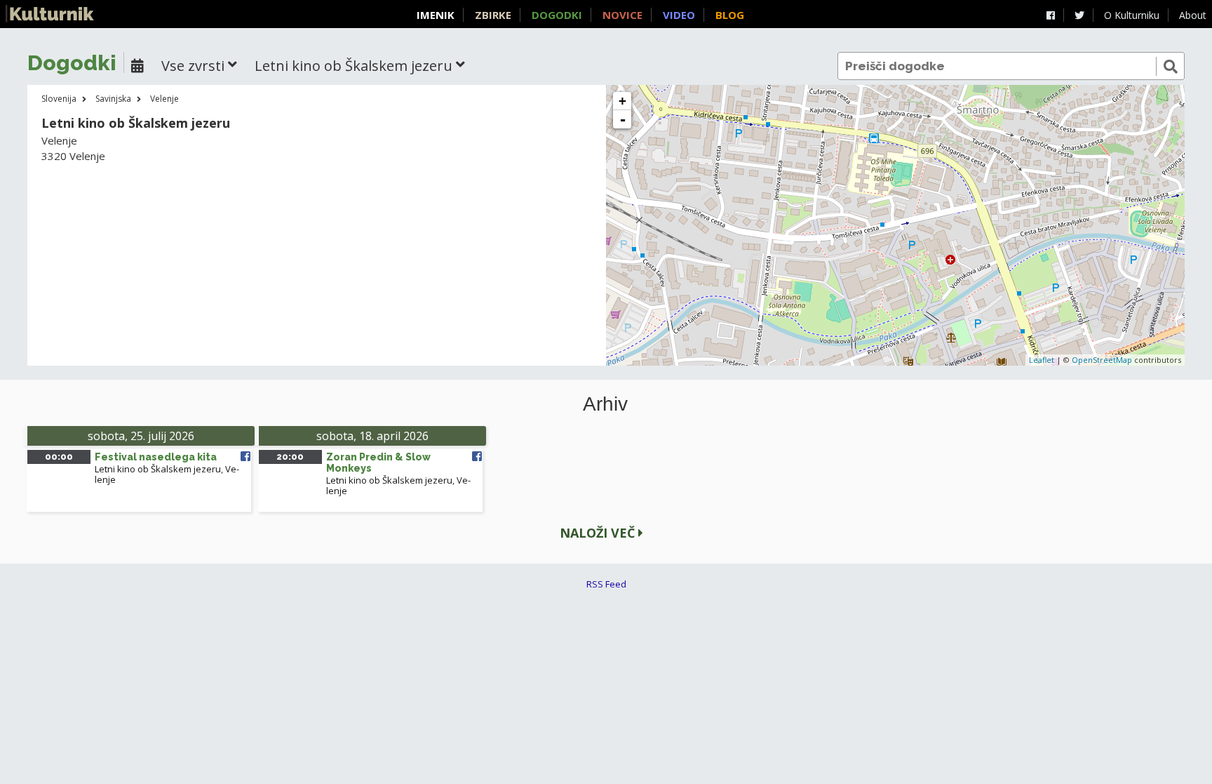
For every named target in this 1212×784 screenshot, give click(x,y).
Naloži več (599, 532)
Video (679, 15)
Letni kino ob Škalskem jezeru (158, 469)
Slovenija (58, 99)
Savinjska (113, 99)
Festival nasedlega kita (156, 457)
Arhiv (605, 404)
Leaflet (1041, 359)
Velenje (164, 99)
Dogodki (557, 15)
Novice (622, 15)
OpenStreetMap (1102, 359)
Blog (729, 15)
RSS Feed (606, 584)
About (1192, 15)
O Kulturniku (1131, 15)
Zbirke (493, 15)
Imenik (435, 15)
